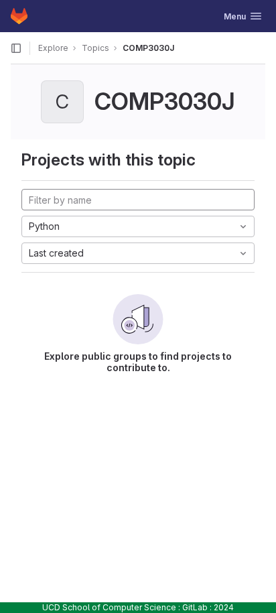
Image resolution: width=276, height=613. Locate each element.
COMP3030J (148, 48)
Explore (53, 48)
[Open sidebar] (16, 48)
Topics (95, 48)
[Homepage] (19, 16)
